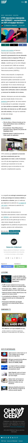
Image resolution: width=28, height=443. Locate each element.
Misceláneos (8, 15)
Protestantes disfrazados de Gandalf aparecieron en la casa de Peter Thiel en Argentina (12, 303)
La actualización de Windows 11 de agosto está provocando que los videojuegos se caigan (13, 298)
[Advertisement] (14, 9)
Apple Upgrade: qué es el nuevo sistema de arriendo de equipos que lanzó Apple (17, 374)
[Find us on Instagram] (4, 437)
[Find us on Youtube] (1, 437)
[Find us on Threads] (10, 437)
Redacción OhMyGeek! (11, 25)
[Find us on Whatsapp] (6, 437)
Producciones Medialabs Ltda (17, 426)
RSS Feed (3, 441)
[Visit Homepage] (4, 2)
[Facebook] (8, 258)
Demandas (16, 231)
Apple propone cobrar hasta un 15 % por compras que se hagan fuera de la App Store (18, 354)
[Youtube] (17, 258)
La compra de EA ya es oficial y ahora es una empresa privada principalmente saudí (17, 367)
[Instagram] (14, 258)
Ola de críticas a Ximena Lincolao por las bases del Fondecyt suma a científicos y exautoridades (14, 124)
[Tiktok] (21, 258)
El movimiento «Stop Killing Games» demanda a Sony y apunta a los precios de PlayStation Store (14, 129)
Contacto (21, 441)
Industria (15, 15)
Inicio (2, 15)
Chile (11, 231)
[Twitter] (10, 258)
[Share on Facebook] (23, 45)
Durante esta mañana (7, 50)
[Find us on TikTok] (8, 437)
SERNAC (6, 217)
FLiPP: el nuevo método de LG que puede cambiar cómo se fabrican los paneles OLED (14, 285)
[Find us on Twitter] (15, 437)
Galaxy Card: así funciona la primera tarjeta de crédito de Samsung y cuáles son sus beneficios (16, 381)
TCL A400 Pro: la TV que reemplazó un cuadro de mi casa (14, 328)
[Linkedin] (12, 258)
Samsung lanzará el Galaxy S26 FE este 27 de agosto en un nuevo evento (14, 293)
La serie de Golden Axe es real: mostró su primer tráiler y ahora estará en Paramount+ (19, 278)
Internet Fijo (5, 233)
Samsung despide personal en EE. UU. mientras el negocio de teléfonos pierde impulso (17, 388)
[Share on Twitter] (14, 45)
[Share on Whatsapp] (5, 45)
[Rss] (19, 258)
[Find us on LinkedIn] (12, 437)
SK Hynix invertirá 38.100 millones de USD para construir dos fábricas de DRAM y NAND (18, 361)
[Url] (6, 258)
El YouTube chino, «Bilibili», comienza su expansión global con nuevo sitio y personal (14, 289)
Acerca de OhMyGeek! (12, 441)
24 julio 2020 (22, 25)
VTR (17, 233)
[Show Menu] (26, 2)
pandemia (4, 101)
